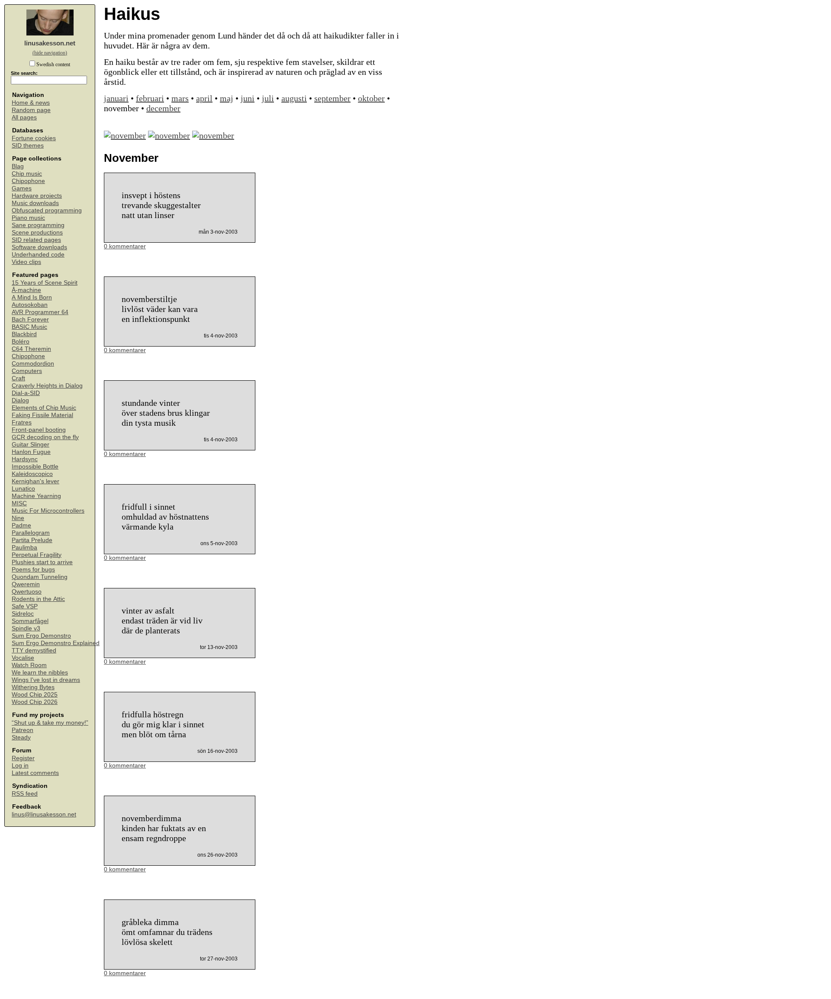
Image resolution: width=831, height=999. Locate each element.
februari (150, 98)
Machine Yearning (36, 496)
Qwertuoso (27, 591)
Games (22, 188)
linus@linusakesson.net (44, 814)
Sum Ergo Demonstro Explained (56, 643)
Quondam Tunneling (40, 577)
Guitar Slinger (30, 444)
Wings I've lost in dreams (46, 680)
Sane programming (38, 225)
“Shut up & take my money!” (50, 723)
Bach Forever (30, 319)
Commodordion (33, 363)
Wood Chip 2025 (35, 694)
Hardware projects (37, 196)
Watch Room (29, 665)
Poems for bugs (33, 569)
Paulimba (24, 547)
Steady (21, 737)
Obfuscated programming (47, 210)
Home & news (31, 103)
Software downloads (39, 247)
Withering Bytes (33, 687)
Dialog (20, 400)
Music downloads (35, 203)
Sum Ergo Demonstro (41, 636)
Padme (21, 525)
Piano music (28, 218)
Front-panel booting (39, 430)
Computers (27, 371)
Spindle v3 (26, 628)
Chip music (27, 173)
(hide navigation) (49, 53)
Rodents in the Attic (38, 599)
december (163, 108)
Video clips (26, 262)
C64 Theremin (31, 349)
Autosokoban (30, 305)
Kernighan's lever (35, 481)
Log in (20, 765)
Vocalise (23, 658)
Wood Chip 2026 (35, 702)
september (332, 98)
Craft (18, 378)
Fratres (22, 422)
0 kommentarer (125, 246)
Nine (18, 518)
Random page (31, 110)
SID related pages (36, 240)
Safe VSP (25, 606)
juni (247, 98)
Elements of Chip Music (44, 408)
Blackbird (24, 334)
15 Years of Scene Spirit (44, 282)
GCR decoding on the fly (45, 437)
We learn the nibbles (40, 672)
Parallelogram (31, 533)
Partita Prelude (32, 540)
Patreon (22, 730)
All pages (24, 117)
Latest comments (35, 773)
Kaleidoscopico (32, 474)
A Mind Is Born (32, 297)
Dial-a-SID (26, 393)
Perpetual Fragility (36, 555)
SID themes (28, 145)
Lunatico (23, 488)
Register (23, 758)
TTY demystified (34, 650)
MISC (19, 503)
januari (116, 98)
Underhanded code (38, 254)
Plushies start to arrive (42, 562)
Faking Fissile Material (42, 415)
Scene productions (37, 232)
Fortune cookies (34, 138)
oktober (371, 98)
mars (180, 98)
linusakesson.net (49, 43)
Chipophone (28, 181)
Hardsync (25, 459)
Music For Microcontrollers (48, 511)
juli (268, 98)
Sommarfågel (30, 621)
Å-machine (26, 290)
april (204, 98)
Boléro (20, 341)
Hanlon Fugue (31, 452)
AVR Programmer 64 (40, 312)
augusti (294, 98)
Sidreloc (23, 613)
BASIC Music (29, 327)
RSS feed (25, 793)
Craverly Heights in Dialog (47, 385)
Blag (18, 166)
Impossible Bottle (35, 466)
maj (226, 98)
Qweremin (26, 584)
